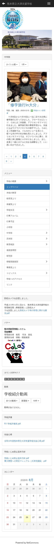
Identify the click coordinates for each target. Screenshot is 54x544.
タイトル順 (11, 64)
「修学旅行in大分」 (24, 104)
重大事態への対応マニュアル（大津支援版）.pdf (25, 460)
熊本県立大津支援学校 (19, 3)
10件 (35, 400)
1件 (23, 64)
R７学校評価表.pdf (12, 423)
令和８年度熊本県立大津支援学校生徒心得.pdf (24, 440)
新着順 (24, 400)
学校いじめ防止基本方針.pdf (17, 458)
